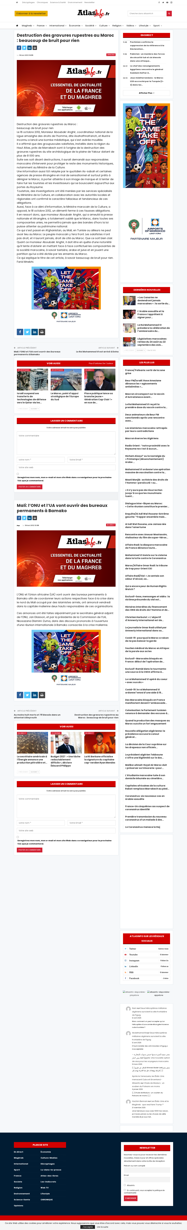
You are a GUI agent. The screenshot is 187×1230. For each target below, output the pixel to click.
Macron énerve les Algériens (142, 438)
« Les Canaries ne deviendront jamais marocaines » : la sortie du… (153, 300)
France (41, 25)
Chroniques (42, 2)
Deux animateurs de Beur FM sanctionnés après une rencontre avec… (145, 417)
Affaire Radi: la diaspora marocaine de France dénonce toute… (146, 546)
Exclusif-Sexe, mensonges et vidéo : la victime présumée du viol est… (147, 598)
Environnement (75, 2)
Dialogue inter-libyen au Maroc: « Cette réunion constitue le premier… (147, 505)
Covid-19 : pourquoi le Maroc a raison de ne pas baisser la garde (147, 639)
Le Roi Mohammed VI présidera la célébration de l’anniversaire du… (153, 328)
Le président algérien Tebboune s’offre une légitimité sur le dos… (144, 756)
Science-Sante (22, 1199)
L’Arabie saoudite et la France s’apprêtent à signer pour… (150, 314)
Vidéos (130, 25)
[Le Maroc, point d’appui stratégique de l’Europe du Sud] (66, 379)
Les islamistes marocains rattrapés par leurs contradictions (146, 430)
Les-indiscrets (48, 1181)
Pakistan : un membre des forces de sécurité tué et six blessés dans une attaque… (147, 57)
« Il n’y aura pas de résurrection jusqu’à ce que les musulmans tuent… (143, 493)
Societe (18, 1181)
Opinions (111, 55)
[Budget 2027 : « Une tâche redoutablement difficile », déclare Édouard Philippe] (66, 743)
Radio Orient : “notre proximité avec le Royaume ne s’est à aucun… (147, 447)
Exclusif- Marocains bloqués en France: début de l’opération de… (144, 660)
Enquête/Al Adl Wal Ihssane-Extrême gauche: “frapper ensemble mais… (147, 515)
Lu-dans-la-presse (51, 1169)
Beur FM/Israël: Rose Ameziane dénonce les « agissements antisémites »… (143, 383)
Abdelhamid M (139, 1032)
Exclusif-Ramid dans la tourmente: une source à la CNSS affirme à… (145, 670)
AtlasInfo (131, 1185)
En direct (89, 370)
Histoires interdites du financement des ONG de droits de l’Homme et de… (147, 608)
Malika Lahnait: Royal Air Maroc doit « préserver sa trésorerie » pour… (146, 766)
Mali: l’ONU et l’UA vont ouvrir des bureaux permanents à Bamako (37, 353)
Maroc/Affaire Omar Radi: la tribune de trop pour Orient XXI (146, 567)
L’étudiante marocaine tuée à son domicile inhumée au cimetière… (145, 777)
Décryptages (28, 2)
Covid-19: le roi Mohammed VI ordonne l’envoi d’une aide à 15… (144, 691)
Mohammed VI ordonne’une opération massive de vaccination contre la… (147, 471)
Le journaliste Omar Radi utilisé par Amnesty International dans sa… (146, 629)
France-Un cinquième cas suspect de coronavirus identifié (147, 808)
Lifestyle (144, 25)
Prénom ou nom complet (134, 1166)
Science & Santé (58, 2)
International (57, 25)
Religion (116, 25)
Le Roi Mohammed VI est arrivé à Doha (97, 351)
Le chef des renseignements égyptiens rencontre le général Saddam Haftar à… (146, 69)
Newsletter (89, 2)
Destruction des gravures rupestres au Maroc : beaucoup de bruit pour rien (96, 716)
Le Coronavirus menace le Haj (142, 827)
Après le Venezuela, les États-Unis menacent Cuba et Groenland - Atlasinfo (148, 1079)
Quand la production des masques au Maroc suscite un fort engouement (147, 722)
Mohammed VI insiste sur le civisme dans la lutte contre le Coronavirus (146, 557)
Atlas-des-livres (49, 1175)
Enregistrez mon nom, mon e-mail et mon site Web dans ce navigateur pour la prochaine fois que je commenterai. (64, 479)
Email (126, 1175)
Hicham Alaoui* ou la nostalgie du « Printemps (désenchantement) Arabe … (145, 459)
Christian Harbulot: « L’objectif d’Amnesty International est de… (144, 619)
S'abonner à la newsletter (31, 13)
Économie (74, 25)
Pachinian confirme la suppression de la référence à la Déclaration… (147, 45)
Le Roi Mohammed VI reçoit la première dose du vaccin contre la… (146, 406)
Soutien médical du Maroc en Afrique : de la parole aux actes (147, 650)
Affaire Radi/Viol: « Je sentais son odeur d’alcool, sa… (144, 577)
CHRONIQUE (47, 1199)
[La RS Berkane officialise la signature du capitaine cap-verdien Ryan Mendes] (99, 743)
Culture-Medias (49, 1157)
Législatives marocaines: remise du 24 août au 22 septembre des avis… (152, 341)
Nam (134, 1008)
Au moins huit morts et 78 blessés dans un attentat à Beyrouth (37, 716)
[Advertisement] (146, 881)
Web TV (45, 1187)
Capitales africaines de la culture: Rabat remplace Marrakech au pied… (147, 787)
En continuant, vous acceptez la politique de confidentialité (144, 1191)
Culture (103, 25)
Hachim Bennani (140, 1101)
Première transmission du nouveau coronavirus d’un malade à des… (146, 818)
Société (89, 25)
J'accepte (88, 1226)
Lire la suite (102, 1227)
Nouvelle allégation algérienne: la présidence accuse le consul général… (145, 734)
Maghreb (27, 25)
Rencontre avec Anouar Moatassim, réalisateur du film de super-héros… (146, 536)
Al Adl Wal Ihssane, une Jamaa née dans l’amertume (145, 526)
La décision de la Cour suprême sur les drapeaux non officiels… (146, 746)
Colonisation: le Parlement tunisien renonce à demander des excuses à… (147, 712)
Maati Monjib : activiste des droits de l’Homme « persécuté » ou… (146, 481)
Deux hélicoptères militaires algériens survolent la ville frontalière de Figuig (149, 1011)
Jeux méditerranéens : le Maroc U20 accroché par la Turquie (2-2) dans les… (147, 81)
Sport (156, 25)
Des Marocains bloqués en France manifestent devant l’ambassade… (146, 701)
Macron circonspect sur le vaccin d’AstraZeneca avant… (144, 395)
